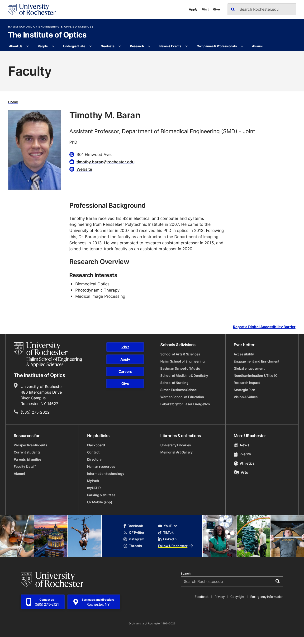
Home (13, 101)
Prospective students (30, 445)
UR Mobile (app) (99, 502)
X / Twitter (136, 532)
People (43, 46)
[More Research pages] (149, 46)
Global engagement (249, 368)
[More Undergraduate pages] (91, 46)
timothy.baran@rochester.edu (105, 162)
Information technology (105, 473)
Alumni (257, 46)
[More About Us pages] (28, 46)
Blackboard (96, 445)
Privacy (219, 597)
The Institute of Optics (47, 35)
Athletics (247, 463)
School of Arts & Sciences (180, 354)
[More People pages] (53, 46)
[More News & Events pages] (186, 46)
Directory (94, 459)
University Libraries (175, 445)
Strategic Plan (244, 389)
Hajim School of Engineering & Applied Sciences (51, 26)
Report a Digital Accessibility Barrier (264, 327)
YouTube (170, 526)
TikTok (168, 532)
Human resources (101, 466)
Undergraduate (74, 46)
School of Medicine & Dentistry (184, 375)
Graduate (107, 46)
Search (185, 573)
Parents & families (28, 459)
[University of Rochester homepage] (32, 9)
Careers (125, 371)
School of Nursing (174, 382)
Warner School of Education (182, 397)
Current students (27, 452)
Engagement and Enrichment (256, 361)
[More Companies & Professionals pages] (242, 46)
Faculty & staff (25, 466)
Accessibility (244, 354)
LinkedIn (170, 539)
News (244, 445)
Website (84, 169)
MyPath (93, 480)
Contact (93, 452)
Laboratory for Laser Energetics (185, 404)
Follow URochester (172, 545)
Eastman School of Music (180, 368)
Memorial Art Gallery (176, 452)
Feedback (202, 597)
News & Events (170, 46)
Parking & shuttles (101, 495)
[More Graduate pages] (120, 46)
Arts (244, 472)
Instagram (136, 539)
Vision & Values (246, 397)
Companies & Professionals (217, 46)
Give (216, 9)
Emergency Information (267, 597)
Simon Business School (178, 389)
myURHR (94, 488)
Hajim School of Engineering (182, 361)
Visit (205, 9)
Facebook (135, 526)
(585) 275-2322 (35, 412)
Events (245, 454)
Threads (135, 545)
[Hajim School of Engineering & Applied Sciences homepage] (48, 354)
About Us (15, 46)
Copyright (237, 597)
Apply (193, 9)
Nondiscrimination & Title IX (255, 375)
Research (137, 46)
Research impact (247, 382)
